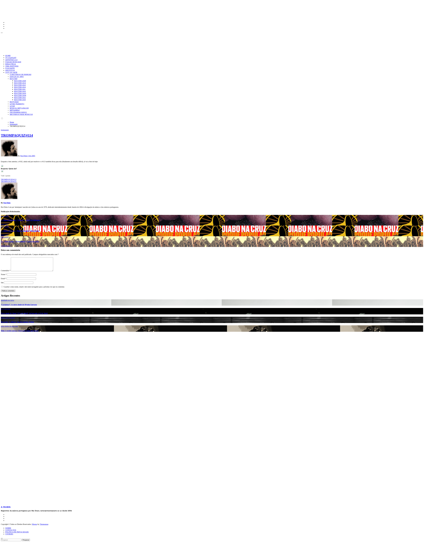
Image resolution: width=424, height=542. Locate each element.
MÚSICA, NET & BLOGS (19, 108)
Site (2, 283)
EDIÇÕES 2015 (20, 100)
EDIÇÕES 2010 (20, 91)
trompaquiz (5, 130)
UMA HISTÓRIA (11, 66)
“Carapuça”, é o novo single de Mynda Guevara (19, 305)
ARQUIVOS (10, 70)
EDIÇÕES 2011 (20, 89)
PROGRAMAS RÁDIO (18, 112)
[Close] (2, 538)
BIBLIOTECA (10, 64)
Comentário (5, 270)
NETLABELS (15, 110)
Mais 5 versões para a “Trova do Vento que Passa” (20, 331)
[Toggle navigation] (2, 32)
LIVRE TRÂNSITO (17, 104)
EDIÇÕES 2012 (20, 87)
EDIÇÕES (13, 79)
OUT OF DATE (11, 73)
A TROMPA (32, 9)
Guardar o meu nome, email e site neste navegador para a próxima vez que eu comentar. (34, 287)
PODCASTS (10, 68)
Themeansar (44, 524)
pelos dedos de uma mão (9, 326)
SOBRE (8, 528)
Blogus (34, 524)
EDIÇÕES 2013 (20, 85)
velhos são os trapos (8, 318)
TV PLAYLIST (10, 58)
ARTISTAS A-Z (11, 60)
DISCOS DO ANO (17, 77)
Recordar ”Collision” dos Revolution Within (17, 322)
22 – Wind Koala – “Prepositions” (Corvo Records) (20, 241)
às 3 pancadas (5, 309)
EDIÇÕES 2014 (20, 83)
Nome (4, 274)
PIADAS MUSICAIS (13, 62)
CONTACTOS (10, 530)
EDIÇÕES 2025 (20, 81)
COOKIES (9, 534)
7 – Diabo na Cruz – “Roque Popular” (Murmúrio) (20, 231)
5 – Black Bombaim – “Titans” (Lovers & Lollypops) (20, 220)
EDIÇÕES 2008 (20, 96)
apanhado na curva (7, 300)
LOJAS (12, 106)
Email (3, 278)
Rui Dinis (24, 156)
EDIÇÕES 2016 (20, 98)
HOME (7, 56)
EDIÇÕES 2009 (20, 94)
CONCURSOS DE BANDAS (20, 75)
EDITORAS (14, 102)
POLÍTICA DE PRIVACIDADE (17, 532)
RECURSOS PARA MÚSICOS (21, 115)
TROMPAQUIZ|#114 (17, 135)
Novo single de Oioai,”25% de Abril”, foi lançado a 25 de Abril (24, 313)
